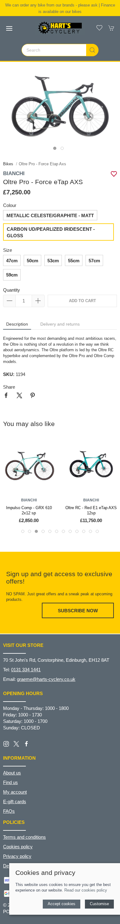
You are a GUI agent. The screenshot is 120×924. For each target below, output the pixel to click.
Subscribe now (78, 610)
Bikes (8, 164)
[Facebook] (26, 744)
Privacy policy (17, 856)
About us (12, 772)
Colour (9, 205)
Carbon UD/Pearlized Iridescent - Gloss (51, 232)
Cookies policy (18, 846)
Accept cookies (61, 903)
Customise (99, 903)
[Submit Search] (92, 50)
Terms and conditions (24, 837)
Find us (10, 782)
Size (7, 250)
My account (15, 792)
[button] (9, 28)
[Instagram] (6, 744)
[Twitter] (16, 743)
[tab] (22, 531)
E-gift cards (14, 801)
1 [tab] (56, 150)
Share (9, 387)
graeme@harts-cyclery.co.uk (46, 679)
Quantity (11, 290)
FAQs (9, 811)
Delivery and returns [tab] (60, 324)
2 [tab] (64, 150)
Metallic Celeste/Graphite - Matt (50, 215)
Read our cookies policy (85, 890)
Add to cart (82, 300)
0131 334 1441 (26, 669)
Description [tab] (17, 324)
